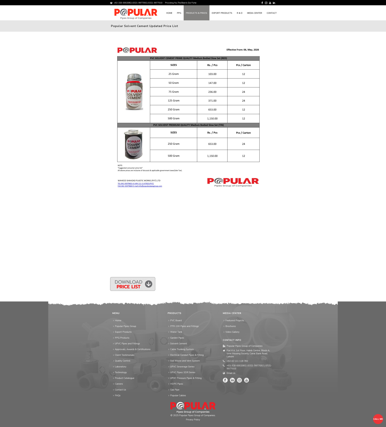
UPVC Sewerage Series (182, 366)
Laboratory (120, 366)
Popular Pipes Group (125, 326)
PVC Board (176, 320)
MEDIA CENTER (254, 13)
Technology (121, 372)
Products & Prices (196, 13)
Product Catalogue (124, 378)
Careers (119, 383)
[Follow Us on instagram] (239, 380)
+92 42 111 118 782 (237, 361)
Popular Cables (178, 395)
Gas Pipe (174, 389)
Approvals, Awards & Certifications (132, 349)
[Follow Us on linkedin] (232, 380)
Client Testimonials (124, 355)
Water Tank (176, 331)
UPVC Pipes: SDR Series (182, 372)
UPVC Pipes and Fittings (127, 343)
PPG (179, 13)
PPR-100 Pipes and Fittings (184, 326)
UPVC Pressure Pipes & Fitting (186, 378)
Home (169, 13)
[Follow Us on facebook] (225, 380)
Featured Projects (234, 320)
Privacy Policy (193, 419)
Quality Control (122, 360)
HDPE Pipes (176, 383)
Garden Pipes (177, 337)
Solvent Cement (178, 343)
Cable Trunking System (182, 349)
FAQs (117, 395)
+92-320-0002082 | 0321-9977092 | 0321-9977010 (138, 3)
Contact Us (120, 389)
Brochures (230, 326)
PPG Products (122, 337)
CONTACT (272, 13)
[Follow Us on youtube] (246, 380)
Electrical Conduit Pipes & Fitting (187, 355)
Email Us (231, 373)
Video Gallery (232, 331)
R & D (239, 13)
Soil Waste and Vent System (185, 360)
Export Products (222, 13)
